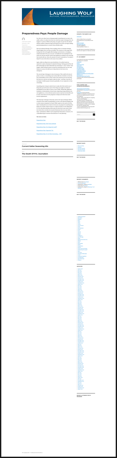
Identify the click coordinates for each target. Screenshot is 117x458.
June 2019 (80, 373)
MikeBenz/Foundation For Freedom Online (85, 73)
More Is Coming (81, 145)
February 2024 (80, 307)
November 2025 (81, 280)
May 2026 (80, 272)
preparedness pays (25, 51)
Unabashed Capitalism (82, 256)
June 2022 (80, 332)
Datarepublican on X (81, 72)
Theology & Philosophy (82, 253)
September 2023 (81, 313)
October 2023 (80, 312)
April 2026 (80, 274)
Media (79, 238)
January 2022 (80, 339)
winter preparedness (26, 54)
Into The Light (80, 237)
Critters (79, 224)
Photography (80, 243)
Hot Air (78, 63)
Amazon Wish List (81, 44)
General (79, 231)
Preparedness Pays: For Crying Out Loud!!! (47, 127)
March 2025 (80, 290)
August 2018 (80, 377)
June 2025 (80, 286)
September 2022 (81, 329)
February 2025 (80, 291)
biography (79, 92)
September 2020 (81, 354)
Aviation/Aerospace (81, 216)
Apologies (80, 147)
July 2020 (79, 357)
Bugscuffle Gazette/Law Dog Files (83, 76)
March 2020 (80, 362)
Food (79, 230)
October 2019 (80, 368)
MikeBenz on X (80, 74)
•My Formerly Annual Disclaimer (83, 88)
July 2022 (79, 331)
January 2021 (80, 349)
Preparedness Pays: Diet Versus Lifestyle (46, 123)
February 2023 (80, 322)
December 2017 (81, 380)
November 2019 (81, 367)
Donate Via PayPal (80, 43)
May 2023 (79, 318)
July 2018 (79, 378)
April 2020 (80, 361)
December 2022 (81, 325)
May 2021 (79, 344)
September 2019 (81, 369)
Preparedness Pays (41, 120)
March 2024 (80, 305)
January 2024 (80, 308)
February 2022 (80, 337)
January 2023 (80, 323)
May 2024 (80, 303)
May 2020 (80, 359)
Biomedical (80, 217)
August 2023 (80, 314)
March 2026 (80, 275)
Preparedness (24, 45)
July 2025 (79, 285)
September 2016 (81, 387)
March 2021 (80, 346)
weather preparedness (26, 53)
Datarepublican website (81, 71)
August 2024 (80, 299)
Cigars (79, 221)
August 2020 (80, 355)
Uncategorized (80, 257)
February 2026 (80, 276)
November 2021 (81, 341)
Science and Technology (82, 248)
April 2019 (80, 376)
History (79, 233)
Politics (79, 244)
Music (79, 242)
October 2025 (80, 281)
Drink (79, 226)
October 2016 (80, 386)
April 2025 (80, 289)
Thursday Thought (81, 149)
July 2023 (79, 316)
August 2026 (80, 268)
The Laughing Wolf (25, 452)
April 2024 (80, 304)
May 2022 (80, 334)
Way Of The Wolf (81, 258)
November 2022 (81, 326)
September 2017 (81, 381)
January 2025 (80, 293)
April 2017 (80, 384)
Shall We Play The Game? (82, 249)
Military (79, 240)
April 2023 (80, 320)
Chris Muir (86, 90)
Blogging (79, 219)
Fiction (79, 229)
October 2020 (80, 353)
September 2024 (81, 298)
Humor (79, 234)
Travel (79, 255)
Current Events (81, 225)
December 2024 (81, 294)
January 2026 (80, 277)
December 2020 (81, 350)
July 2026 (79, 270)
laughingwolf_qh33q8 (26, 41)
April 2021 (80, 345)
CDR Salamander (80, 67)
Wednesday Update (81, 151)
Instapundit (79, 62)
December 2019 (81, 366)
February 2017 (80, 385)
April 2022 (80, 335)
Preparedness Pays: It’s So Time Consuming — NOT (49, 133)
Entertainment (80, 228)
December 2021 (81, 340)
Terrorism (80, 252)
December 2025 (81, 279)
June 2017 (80, 382)
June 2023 (80, 317)
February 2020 (80, 363)
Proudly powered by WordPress (36, 452)
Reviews (79, 247)
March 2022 (80, 336)
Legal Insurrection (80, 64)
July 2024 (79, 300)
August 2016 (80, 389)
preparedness (24, 50)
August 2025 (80, 284)
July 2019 (79, 372)
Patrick (79, 183)
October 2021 (80, 343)
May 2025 (80, 288)
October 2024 (80, 297)
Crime (79, 223)
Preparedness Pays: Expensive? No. (45, 130)
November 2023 (81, 311)
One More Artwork (81, 148)
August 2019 (80, 371)
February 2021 (80, 348)
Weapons (79, 260)
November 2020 (81, 352)
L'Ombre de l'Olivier (81, 69)
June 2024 (80, 302)
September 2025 (81, 282)
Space (79, 251)
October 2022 (80, 327)
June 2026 (80, 271)
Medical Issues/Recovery (82, 239)
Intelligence (80, 235)
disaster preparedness (26, 46)
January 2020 (80, 364)
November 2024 (81, 295)
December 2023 (81, 309)
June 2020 (80, 358)
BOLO (79, 220)
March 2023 (80, 321)
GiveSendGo (79, 36)
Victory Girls (79, 65)
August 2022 (80, 330)
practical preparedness (26, 49)
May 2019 (79, 375)
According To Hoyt (80, 68)
